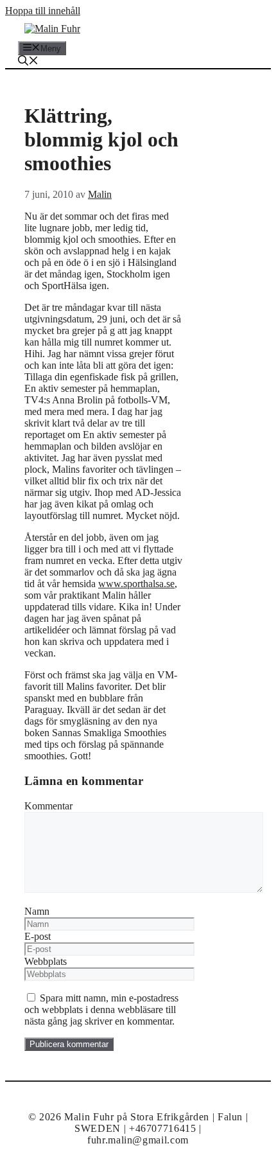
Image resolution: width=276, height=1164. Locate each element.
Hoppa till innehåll (42, 10)
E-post (37, 936)
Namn (36, 911)
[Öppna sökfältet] (28, 62)
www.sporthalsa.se (136, 583)
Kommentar (48, 805)
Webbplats (45, 961)
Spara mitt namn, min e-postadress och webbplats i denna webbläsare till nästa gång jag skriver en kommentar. (101, 1009)
